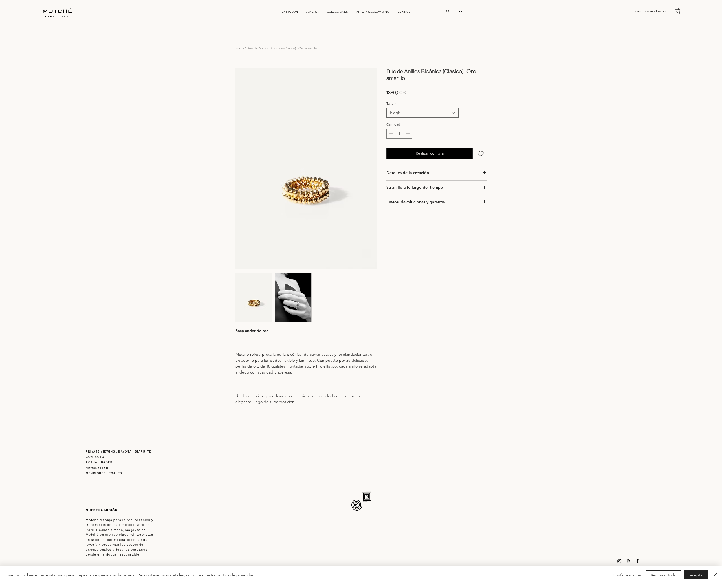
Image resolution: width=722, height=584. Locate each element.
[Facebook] (637, 561)
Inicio (239, 48)
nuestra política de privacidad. (229, 575)
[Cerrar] (715, 574)
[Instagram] (619, 561)
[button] (677, 11)
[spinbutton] (399, 134)
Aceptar (696, 575)
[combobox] (422, 113)
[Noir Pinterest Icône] (628, 561)
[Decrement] (390, 134)
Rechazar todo (663, 575)
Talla (391, 103)
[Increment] (408, 134)
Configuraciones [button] (627, 575)
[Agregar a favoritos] (481, 153)
